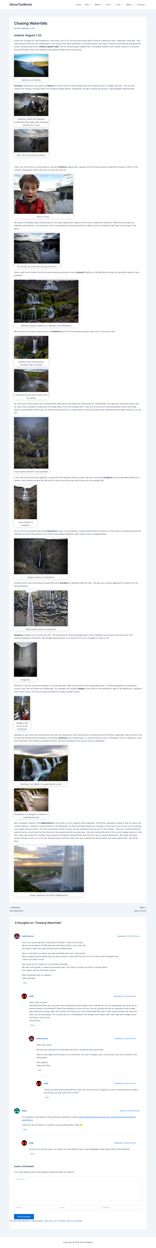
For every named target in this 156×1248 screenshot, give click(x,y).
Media (128, 4)
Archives (141, 4)
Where (97, 4)
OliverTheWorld (20, 4)
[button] (90, 4)
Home (78, 4)
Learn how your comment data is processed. (63, 1221)
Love (118, 4)
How (108, 4)
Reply (25, 983)
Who (87, 4)
